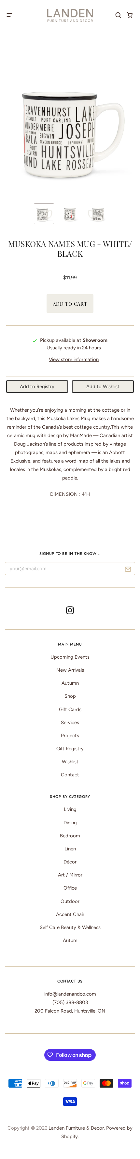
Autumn (70, 683)
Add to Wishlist (102, 386)
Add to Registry (37, 386)
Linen (70, 849)
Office (70, 888)
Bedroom (70, 836)
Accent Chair (70, 914)
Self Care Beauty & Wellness (70, 927)
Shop (70, 696)
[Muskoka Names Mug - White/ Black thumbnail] (44, 213)
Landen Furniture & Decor (76, 1128)
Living (70, 809)
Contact (70, 775)
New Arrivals (70, 670)
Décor (70, 862)
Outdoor (70, 901)
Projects (70, 736)
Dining (70, 823)
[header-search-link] (118, 15)
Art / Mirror (70, 875)
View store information (74, 359)
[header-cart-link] (129, 15)
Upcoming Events (70, 657)
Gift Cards (70, 709)
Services (70, 722)
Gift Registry (70, 749)
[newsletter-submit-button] (127, 570)
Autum (70, 940)
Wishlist (70, 762)
